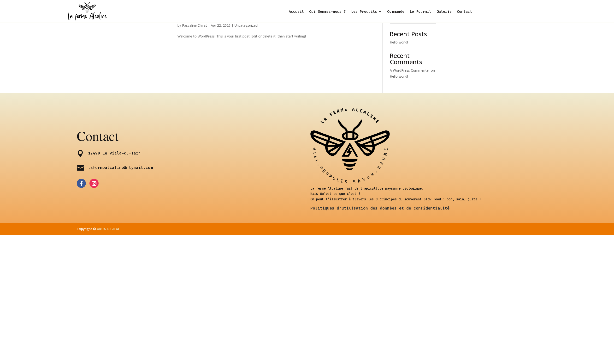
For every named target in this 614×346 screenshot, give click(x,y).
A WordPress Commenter (410, 70)
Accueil (296, 12)
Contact (464, 12)
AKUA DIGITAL (108, 229)
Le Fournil (420, 12)
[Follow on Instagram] (94, 183)
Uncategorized (246, 25)
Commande (395, 12)
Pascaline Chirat (194, 25)
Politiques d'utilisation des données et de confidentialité (379, 208)
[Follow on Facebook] (81, 183)
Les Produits (364, 12)
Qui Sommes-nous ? (327, 12)
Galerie (444, 12)
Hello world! (399, 42)
